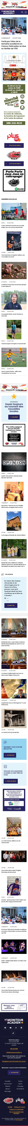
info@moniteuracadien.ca (14, 1052)
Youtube (11, 1028)
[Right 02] (14, 191)
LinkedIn (21, 1028)
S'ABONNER (14, 417)
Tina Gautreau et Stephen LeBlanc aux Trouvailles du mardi (13, 256)
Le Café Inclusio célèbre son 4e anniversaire (10, 841)
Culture (20, 1081)
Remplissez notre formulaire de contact (14, 1061)
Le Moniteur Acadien (14, 61)
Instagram (16, 1028)
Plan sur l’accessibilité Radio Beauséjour (16, 1112)
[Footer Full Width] (14, 1010)
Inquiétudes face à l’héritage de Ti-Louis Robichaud (13, 704)
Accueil (14, 1021)
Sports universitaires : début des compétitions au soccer (11, 372)
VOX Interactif (19, 1119)
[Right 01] (14, 125)
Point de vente (11, 781)
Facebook (5, 1028)
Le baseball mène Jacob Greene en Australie (12, 315)
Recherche (22, 12)
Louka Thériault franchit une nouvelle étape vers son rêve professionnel (12, 226)
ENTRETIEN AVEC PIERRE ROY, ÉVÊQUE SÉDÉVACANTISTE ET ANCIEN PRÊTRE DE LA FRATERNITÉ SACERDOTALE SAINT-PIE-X (13, 564)
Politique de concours (19, 1107)
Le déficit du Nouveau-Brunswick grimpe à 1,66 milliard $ (13, 285)
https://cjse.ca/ (14, 158)
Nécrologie (8, 1091)
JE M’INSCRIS (10, 755)
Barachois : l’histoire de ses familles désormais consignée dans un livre (12, 506)
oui (7, 598)
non (8, 601)
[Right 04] (14, 446)
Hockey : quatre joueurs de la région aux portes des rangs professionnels (13, 901)
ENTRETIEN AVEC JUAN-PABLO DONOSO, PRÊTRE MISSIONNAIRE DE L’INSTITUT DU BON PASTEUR (13, 644)
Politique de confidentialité (16, 1109)
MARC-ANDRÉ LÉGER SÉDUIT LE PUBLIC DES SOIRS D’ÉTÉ (13, 961)
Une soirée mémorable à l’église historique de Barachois (11, 871)
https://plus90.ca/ (14, 140)
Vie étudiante (20, 1089)
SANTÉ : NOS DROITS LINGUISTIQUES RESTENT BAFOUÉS (11, 477)
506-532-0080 (14, 1049)
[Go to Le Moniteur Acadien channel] (14, 56)
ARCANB (10, 1107)
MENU (26, 12)
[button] (4, 74)
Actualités (7, 1081)
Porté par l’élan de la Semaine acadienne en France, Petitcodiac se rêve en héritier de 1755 (13, 45)
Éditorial (7, 1086)
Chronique (20, 1086)
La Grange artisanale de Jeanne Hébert (13, 535)
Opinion (7, 1089)
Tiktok (13, 1033)
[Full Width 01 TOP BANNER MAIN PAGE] (14, 7)
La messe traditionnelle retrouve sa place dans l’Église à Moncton (12, 674)
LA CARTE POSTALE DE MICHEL (10, 732)
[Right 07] (14, 810)
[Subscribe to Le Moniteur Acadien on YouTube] (14, 65)
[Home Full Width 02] (14, 390)
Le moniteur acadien (8, 12)
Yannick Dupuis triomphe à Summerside (13, 344)
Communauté (8, 1084)
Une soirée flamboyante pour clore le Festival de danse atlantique (12, 991)
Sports (20, 1084)
